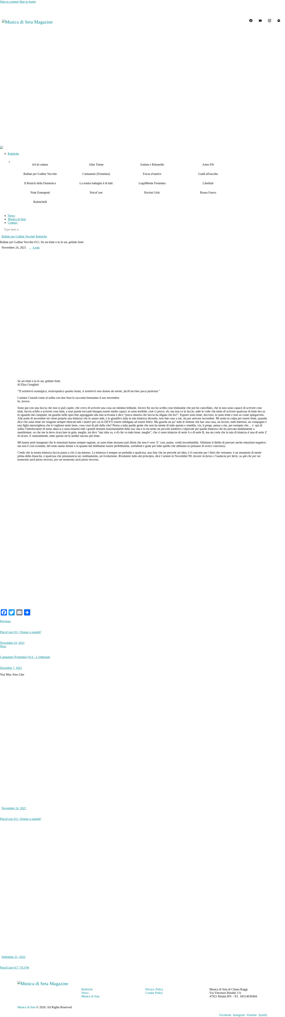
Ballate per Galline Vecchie (18, 236)
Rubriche (41, 236)
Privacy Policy (154, 989)
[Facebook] (251, 20)
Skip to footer (27, 1)
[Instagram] (269, 20)
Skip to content (9, 1)
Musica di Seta (90, 996)
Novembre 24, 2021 (14, 808)
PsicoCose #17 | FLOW (14, 967)
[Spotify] (279, 20)
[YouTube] (260, 20)
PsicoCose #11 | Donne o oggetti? (20, 819)
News (85, 992)
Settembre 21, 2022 (13, 957)
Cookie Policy (154, 992)
